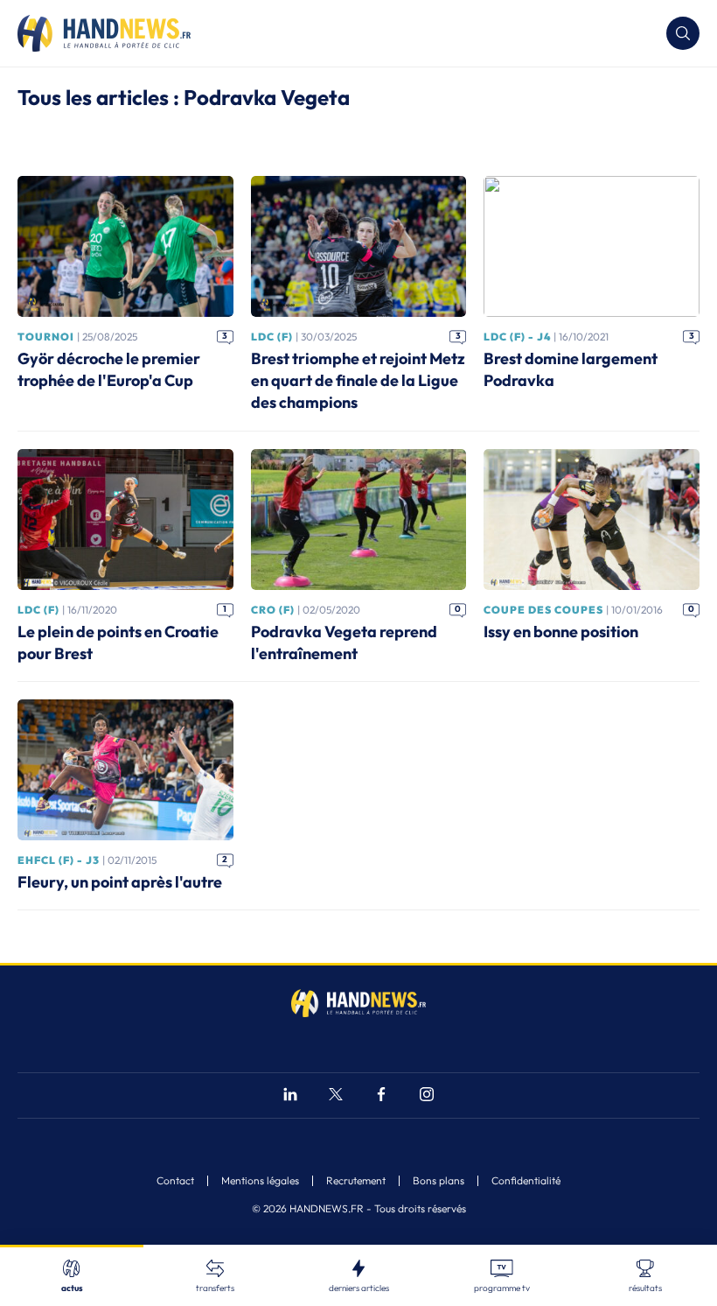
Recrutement (356, 1181)
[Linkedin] (290, 1096)
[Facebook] (381, 1096)
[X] (336, 1096)
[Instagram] (427, 1096)
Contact (175, 1181)
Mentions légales (260, 1181)
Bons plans (438, 1181)
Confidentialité (525, 1181)
